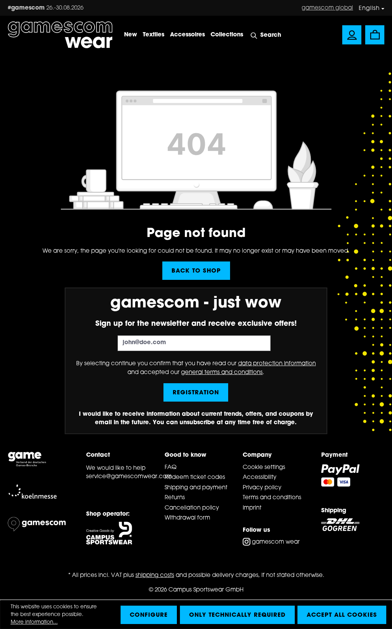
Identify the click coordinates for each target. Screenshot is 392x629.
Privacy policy (262, 488)
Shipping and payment (196, 488)
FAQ (170, 468)
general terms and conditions (222, 373)
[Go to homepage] (60, 35)
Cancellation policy (192, 508)
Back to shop (196, 271)
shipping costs (155, 575)
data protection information (277, 364)
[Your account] (351, 34)
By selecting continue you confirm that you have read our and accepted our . (196, 368)
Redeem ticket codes (195, 477)
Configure (149, 615)
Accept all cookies (342, 615)
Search (270, 35)
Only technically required (237, 615)
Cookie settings (264, 468)
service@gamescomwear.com (117, 477)
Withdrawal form (187, 518)
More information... (34, 622)
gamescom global (327, 8)
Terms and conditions (272, 498)
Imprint (252, 508)
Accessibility (259, 477)
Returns (175, 498)
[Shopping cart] (374, 34)
